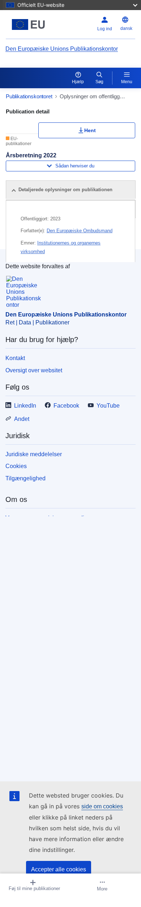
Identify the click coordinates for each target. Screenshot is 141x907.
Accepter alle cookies (58, 869)
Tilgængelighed (25, 478)
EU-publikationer (18, 141)
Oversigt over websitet (33, 370)
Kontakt (15, 358)
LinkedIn (25, 406)
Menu (126, 81)
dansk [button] (126, 28)
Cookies (16, 466)
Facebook (66, 406)
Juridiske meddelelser (33, 454)
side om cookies (102, 806)
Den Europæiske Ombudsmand (79, 230)
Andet (21, 419)
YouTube (108, 406)
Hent (90, 130)
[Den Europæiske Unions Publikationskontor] (28, 24)
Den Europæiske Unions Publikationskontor (61, 49)
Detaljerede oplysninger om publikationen (65, 189)
